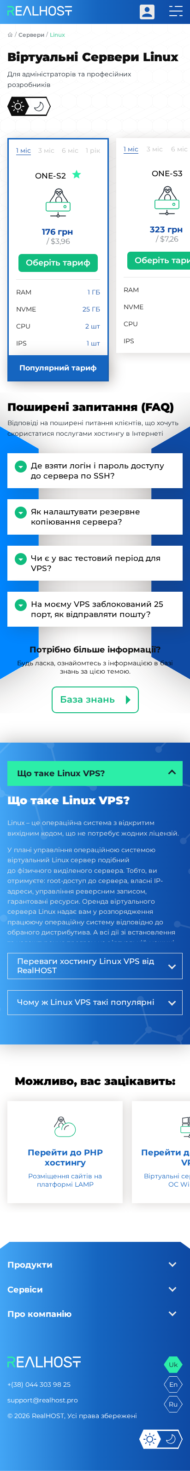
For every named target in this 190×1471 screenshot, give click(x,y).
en (173, 1384)
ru (173, 1404)
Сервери (31, 34)
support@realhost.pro (42, 1400)
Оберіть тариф (58, 263)
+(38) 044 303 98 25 (39, 1384)
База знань (87, 699)
